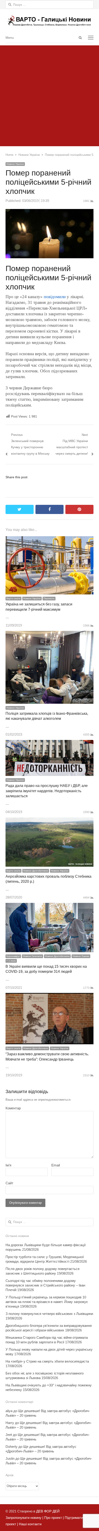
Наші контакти (29, 1524)
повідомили (55, 296)
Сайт (9, 1183)
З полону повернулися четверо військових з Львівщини (49, 1314)
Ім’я (8, 1165)
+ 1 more (11, 960)
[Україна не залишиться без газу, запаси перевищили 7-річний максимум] (49, 539)
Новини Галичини (32, 956)
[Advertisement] (49, 94)
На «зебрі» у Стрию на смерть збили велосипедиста (47, 1361)
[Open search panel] (80, 37)
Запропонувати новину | (24, 1518)
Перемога (49, 598)
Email (55, 1165)
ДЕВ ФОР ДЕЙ (48, 1511)
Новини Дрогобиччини (35, 870)
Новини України (15, 164)
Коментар (13, 1108)
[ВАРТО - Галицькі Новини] (49, 21)
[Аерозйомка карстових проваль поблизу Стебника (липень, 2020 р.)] (49, 820)
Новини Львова (81, 956)
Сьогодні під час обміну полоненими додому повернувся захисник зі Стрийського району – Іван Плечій (45, 1285)
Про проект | (53, 1518)
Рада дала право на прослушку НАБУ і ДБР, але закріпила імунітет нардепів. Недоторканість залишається (47, 791)
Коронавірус (13, 956)
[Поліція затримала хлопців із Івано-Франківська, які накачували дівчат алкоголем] (49, 634)
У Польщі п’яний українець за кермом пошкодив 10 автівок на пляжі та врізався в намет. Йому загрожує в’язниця (47, 1301)
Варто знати (13, 598)
